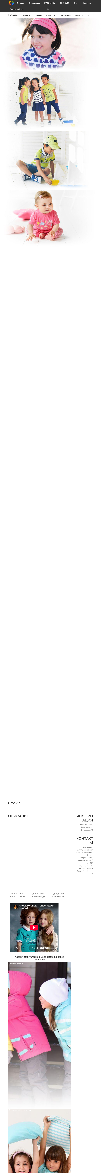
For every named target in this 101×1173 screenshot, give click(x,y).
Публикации (65, 15)
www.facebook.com (85, 850)
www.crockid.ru (86, 825)
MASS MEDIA (50, 3)
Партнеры (26, 15)
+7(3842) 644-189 (86, 868)
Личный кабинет (17, 9)
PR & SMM (64, 3)
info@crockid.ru (86, 858)
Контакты (87, 3)
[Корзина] (72, 9)
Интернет (21, 3)
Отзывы (38, 15)
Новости (79, 15)
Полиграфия (34, 3)
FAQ (88, 15)
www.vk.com (88, 847)
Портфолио (51, 15)
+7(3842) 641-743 (86, 866)
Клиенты (13, 15)
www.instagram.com (84, 852)
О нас (76, 3)
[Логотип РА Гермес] (11, 3)
